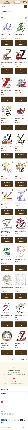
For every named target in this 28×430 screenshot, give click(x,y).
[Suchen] (25, 6)
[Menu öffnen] (1, 2)
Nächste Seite (22, 359)
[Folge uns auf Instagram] (7, 414)
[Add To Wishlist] (12, 21)
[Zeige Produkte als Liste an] (26, 18)
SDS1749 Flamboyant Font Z (20, 175)
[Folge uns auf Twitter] (5, 414)
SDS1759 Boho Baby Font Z (6, 63)
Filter (4, 18)
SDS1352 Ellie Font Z (19, 90)
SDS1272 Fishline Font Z (6, 315)
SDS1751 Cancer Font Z (20, 203)
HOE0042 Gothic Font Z (20, 231)
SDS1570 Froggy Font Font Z (20, 35)
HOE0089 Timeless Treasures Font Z (5, 344)
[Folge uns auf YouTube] (13, 414)
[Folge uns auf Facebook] (2, 414)
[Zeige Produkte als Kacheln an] (23, 18)
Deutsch (3, 407)
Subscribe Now (22, 383)
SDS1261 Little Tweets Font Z (20, 147)
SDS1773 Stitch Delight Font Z (6, 35)
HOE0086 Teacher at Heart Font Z (20, 63)
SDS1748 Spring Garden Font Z (6, 147)
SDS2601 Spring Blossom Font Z (20, 316)
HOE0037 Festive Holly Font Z (6, 260)
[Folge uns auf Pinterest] (10, 414)
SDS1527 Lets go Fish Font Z (20, 344)
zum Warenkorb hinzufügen (7, 43)
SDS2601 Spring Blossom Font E (6, 119)
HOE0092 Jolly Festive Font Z (6, 91)
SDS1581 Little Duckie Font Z (6, 203)
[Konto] (21, 2)
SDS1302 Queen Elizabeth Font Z (7, 288)
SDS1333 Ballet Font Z (20, 259)
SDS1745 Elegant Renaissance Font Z (5, 232)
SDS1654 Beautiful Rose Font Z (20, 119)
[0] (26, 2)
